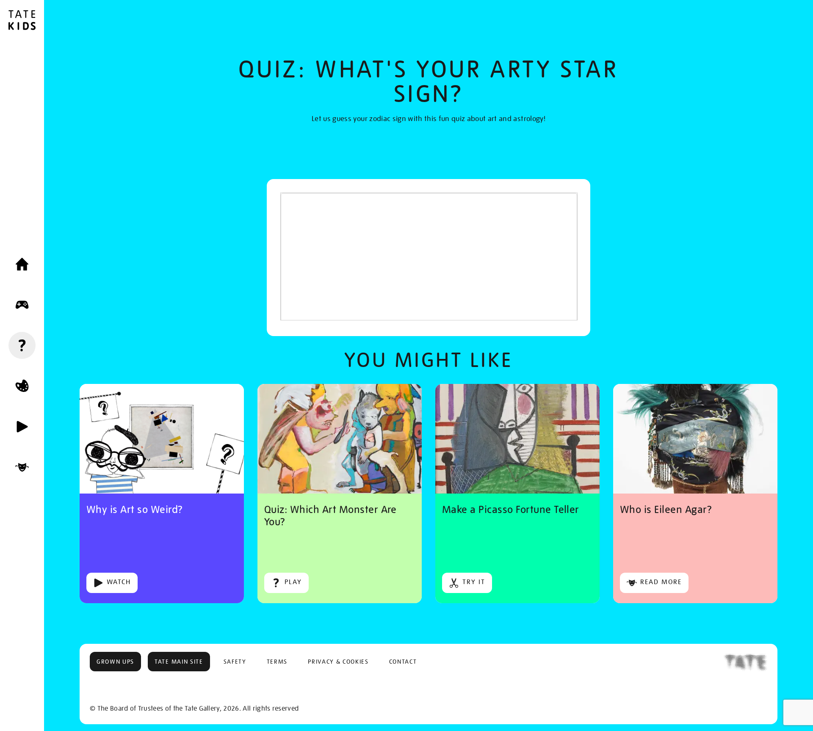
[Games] (22, 304)
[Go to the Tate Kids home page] (22, 21)
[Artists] (22, 467)
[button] (115, 661)
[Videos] (22, 426)
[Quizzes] (22, 345)
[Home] (22, 264)
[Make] (22, 386)
